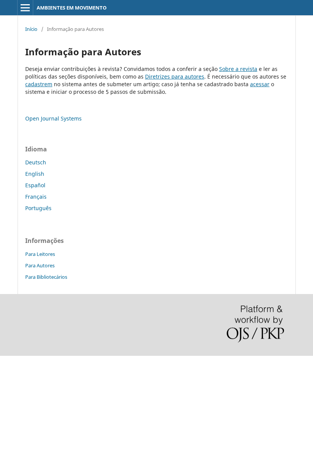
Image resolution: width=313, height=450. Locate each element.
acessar (259, 84)
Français (36, 196)
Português (38, 208)
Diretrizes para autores (174, 76)
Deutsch (35, 162)
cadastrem (38, 84)
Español (35, 185)
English (34, 173)
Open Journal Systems (53, 118)
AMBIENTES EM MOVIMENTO (71, 7)
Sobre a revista (238, 68)
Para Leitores (40, 254)
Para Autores (40, 265)
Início (31, 29)
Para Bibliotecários (46, 276)
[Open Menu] (25, 7)
